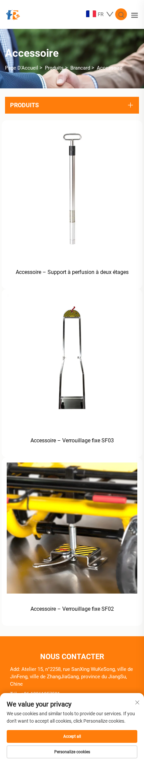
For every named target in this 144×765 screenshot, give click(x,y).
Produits (54, 68)
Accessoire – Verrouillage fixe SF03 (72, 440)
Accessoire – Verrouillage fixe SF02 (72, 609)
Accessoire (109, 68)
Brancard (80, 68)
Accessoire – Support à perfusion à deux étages (72, 272)
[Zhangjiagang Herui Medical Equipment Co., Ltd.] (12, 14)
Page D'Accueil (21, 68)
